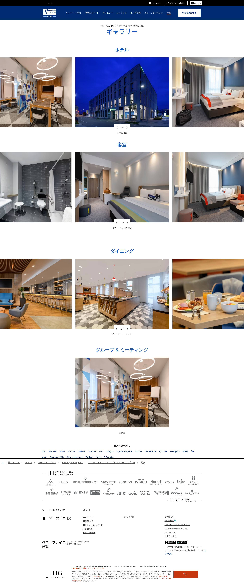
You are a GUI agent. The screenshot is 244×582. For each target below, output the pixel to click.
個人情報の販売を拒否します (176, 528)
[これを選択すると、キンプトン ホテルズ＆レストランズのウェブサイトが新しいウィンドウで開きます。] (125, 481)
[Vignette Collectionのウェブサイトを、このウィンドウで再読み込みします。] (108, 481)
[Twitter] (50, 518)
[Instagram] (57, 518)
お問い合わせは (89, 533)
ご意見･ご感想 (170, 536)
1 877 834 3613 (74, 544)
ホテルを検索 (129, 517)
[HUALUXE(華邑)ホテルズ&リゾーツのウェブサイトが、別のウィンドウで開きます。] (193, 481)
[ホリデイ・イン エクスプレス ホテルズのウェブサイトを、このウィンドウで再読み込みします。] (95, 492)
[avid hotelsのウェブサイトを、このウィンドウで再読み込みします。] (133, 492)
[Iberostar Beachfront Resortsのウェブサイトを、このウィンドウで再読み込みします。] (52, 492)
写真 (169, 13)
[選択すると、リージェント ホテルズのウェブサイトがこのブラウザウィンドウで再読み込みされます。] (64, 481)
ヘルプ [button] (50, 3)
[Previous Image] (117, 127)
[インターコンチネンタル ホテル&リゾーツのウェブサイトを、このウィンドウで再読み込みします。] (85, 481)
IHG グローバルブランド (93, 525)
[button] (196, 3)
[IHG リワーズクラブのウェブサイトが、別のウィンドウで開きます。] (183, 500)
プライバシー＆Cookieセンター (177, 525)
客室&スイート (92, 13)
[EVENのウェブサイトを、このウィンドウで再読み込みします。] (81, 492)
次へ (185, 574)
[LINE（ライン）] (69, 518)
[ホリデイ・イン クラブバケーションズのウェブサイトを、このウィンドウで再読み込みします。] (177, 492)
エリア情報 (136, 13)
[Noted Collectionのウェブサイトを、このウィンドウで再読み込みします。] (155, 481)
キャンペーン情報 (73, 13)
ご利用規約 (169, 517)
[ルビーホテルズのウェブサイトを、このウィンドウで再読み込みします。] (181, 481)
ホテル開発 (87, 529)
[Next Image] (127, 127)
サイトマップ (170, 532)
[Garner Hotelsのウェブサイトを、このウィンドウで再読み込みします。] (121, 492)
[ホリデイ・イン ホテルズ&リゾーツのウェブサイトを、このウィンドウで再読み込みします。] (108, 492)
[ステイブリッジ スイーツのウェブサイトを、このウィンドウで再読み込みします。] (161, 492)
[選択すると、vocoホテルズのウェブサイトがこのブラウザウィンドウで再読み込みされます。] (169, 481)
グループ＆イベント (153, 13)
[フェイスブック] (45, 518)
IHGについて (88, 517)
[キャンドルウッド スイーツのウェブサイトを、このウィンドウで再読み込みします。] (192, 492)
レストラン (122, 13)
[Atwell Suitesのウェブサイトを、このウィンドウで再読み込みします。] (145, 492)
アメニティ (108, 13)
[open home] (4, 462)
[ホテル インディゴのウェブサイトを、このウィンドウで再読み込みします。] (141, 481)
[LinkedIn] (64, 518)
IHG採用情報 (88, 521)
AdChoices (169, 520)
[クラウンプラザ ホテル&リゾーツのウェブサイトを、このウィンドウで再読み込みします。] (66, 492)
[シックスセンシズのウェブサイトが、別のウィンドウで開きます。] (50, 481)
